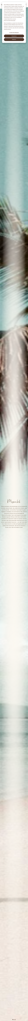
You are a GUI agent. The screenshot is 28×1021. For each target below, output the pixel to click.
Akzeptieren (14, 36)
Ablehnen (14, 39)
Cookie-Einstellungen (14, 32)
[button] (12, 1019)
